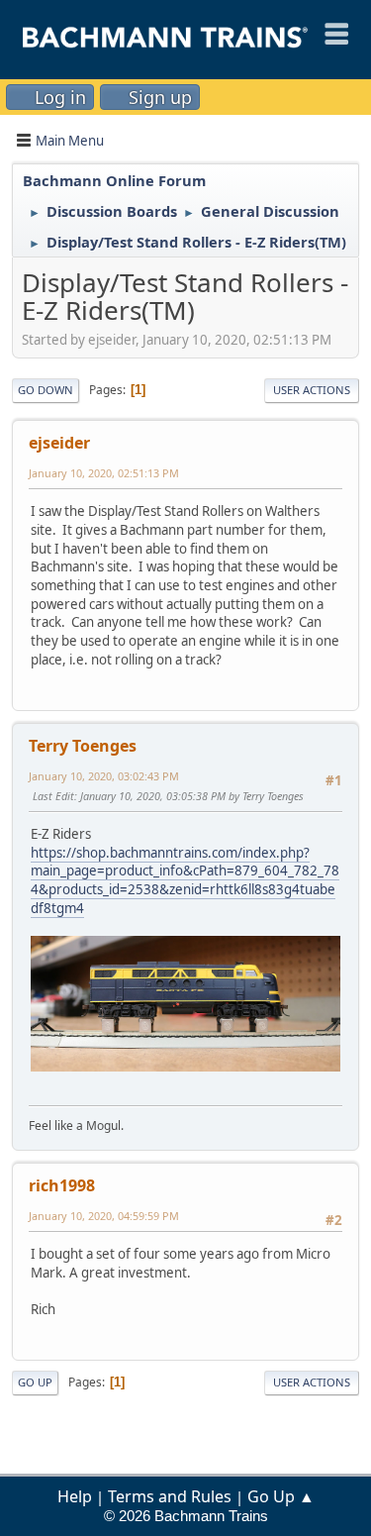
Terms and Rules (170, 1496)
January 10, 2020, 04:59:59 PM (104, 1215)
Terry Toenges (83, 746)
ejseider (59, 443)
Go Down (45, 389)
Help (74, 1496)
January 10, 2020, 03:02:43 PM (104, 775)
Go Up (35, 1382)
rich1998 (62, 1185)
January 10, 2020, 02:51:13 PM (104, 472)
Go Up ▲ (281, 1496)
